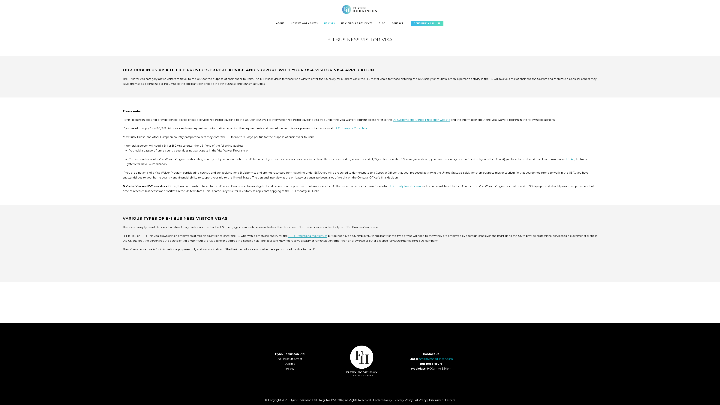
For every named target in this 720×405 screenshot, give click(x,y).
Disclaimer (436, 400)
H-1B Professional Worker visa (307, 236)
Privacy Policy (403, 400)
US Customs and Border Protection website (421, 120)
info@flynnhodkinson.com (435, 359)
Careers (450, 400)
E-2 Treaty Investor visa (405, 186)
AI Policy (421, 400)
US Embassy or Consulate (350, 128)
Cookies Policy (382, 400)
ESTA (569, 159)
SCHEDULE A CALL (425, 23)
